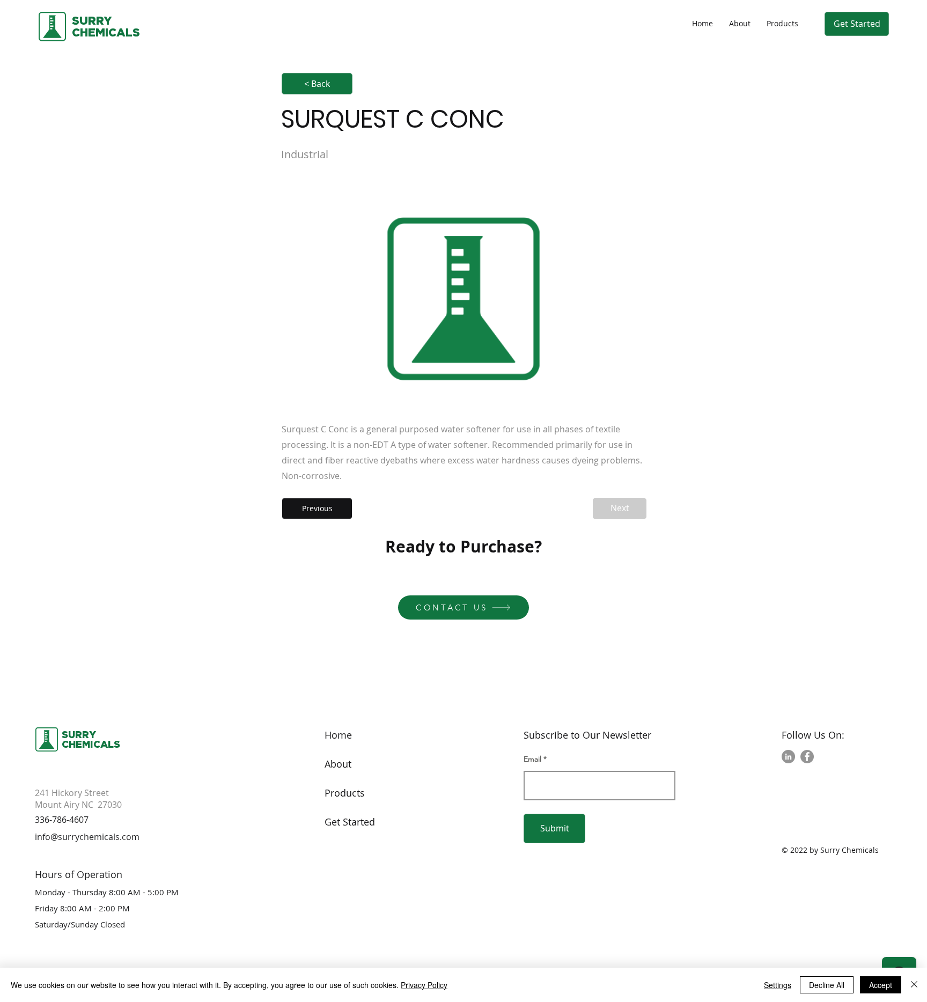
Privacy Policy (424, 984)
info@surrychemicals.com (87, 837)
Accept (880, 984)
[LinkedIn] (788, 756)
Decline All (826, 984)
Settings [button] (777, 984)
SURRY (92, 20)
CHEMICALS (91, 744)
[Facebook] (807, 756)
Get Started (350, 821)
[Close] (914, 984)
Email (532, 759)
